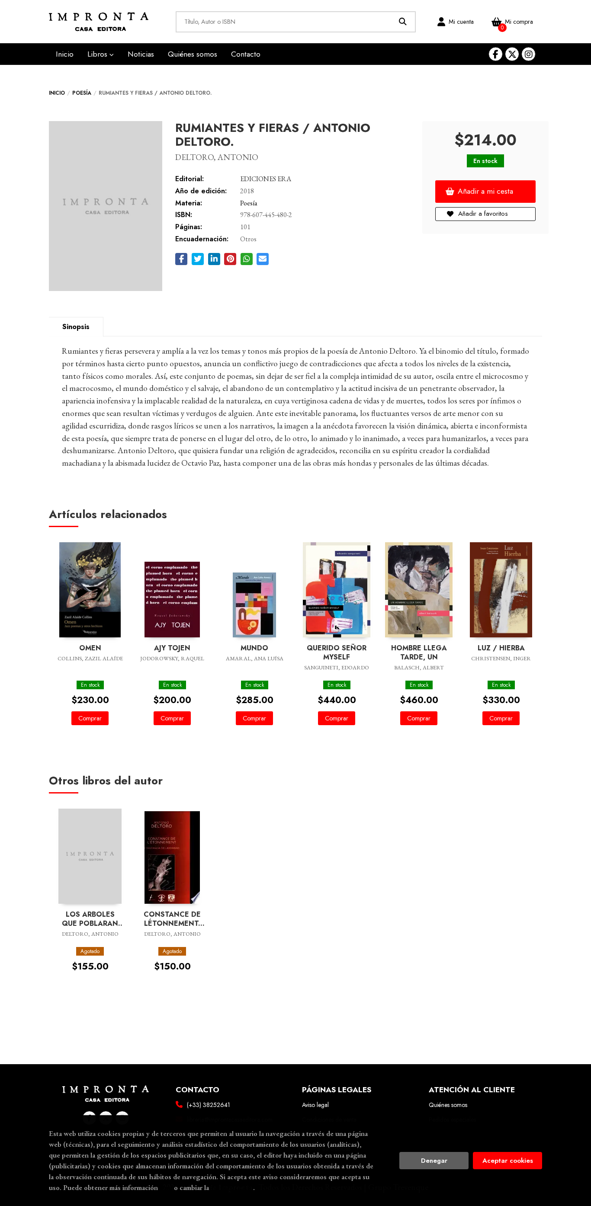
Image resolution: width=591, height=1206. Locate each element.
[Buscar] (403, 22)
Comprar (90, 718)
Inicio (57, 93)
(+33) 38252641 (208, 1104)
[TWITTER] (512, 54)
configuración (232, 1187)
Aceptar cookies (507, 1160)
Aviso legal (315, 1104)
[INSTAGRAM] (528, 54)
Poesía (81, 93)
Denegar (434, 1160)
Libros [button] (98, 54)
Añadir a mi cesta (485, 191)
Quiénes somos (448, 1104)
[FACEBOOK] (495, 54)
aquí (166, 1187)
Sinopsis (76, 327)
